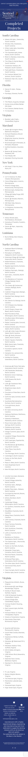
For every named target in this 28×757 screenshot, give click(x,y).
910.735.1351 (14, 5)
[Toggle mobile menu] (25, 11)
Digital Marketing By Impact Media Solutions (16, 743)
